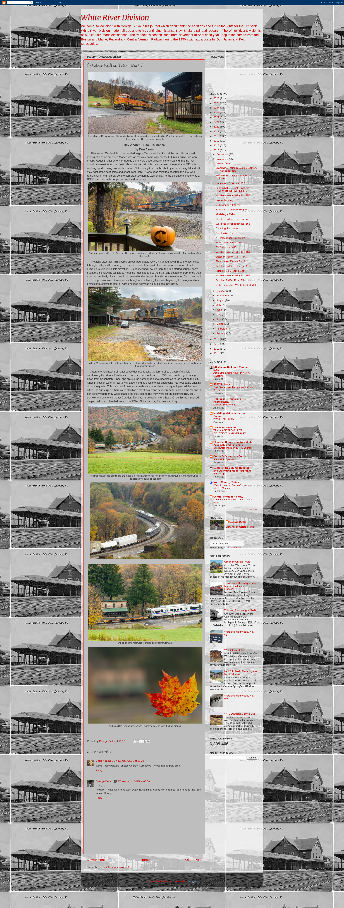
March (220, 324)
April (219, 319)
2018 (217, 136)
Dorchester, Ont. (225, 233)
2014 (217, 339)
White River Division (115, 17)
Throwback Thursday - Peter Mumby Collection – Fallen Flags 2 (240, 586)
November (222, 159)
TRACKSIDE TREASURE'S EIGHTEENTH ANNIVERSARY (229, 432)
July (219, 305)
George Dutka (104, 781)
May (219, 314)
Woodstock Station (234, 650)
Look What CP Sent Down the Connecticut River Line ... (232, 189)
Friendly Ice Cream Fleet (230, 271)
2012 (217, 348)
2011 (217, 353)
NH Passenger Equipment (230, 238)
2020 (217, 126)
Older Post (193, 860)
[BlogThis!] (138, 741)
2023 (217, 112)
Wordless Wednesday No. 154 (233, 252)
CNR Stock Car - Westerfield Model (236, 285)
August (220, 300)
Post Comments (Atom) (115, 867)
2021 (217, 122)
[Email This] (135, 741)
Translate (236, 547)
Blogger (192, 881)
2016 (217, 145)
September (223, 295)
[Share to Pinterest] (148, 741)
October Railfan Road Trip (230, 280)
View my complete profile (240, 526)
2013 (217, 344)
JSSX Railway (221, 384)
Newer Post (96, 860)
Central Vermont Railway (228, 496)
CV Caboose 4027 (226, 247)
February (222, 328)
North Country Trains (226, 482)
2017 (217, 141)
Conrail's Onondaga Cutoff (229, 456)
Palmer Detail (223, 163)
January (221, 333)
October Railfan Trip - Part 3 (232, 256)
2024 (217, 108)
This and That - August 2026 (240, 610)
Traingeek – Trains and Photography (227, 400)
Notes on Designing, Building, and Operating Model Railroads (232, 469)
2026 (217, 98)
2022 (217, 117)
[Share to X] (141, 741)
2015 (217, 150)
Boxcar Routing (224, 200)
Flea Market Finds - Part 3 (230, 242)
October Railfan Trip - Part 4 (232, 219)
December (222, 154)
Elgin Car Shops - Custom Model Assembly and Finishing (233, 443)
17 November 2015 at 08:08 (134, 781)
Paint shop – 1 (220, 473)
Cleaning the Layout (227, 228)
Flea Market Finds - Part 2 (230, 261)
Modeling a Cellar (226, 214)
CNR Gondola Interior (228, 205)
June (219, 309)
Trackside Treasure (224, 427)
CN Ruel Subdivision (224, 404)
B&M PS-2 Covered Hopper (231, 209)
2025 (217, 103)
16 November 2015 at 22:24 (128, 761)
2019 (217, 131)
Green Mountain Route (237, 561)
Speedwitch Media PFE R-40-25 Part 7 (233, 447)
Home (145, 860)
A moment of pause (223, 459)
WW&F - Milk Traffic (224, 419)
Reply (99, 770)
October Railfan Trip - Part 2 (232, 266)
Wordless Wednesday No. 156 (233, 195)
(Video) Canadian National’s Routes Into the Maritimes (231, 486)
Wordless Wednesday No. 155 (233, 223)
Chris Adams (103, 761)
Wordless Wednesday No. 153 (233, 275)
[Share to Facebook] (145, 741)
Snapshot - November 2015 (231, 183)
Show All (253, 510)
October (221, 291)
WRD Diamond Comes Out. (239, 713)
